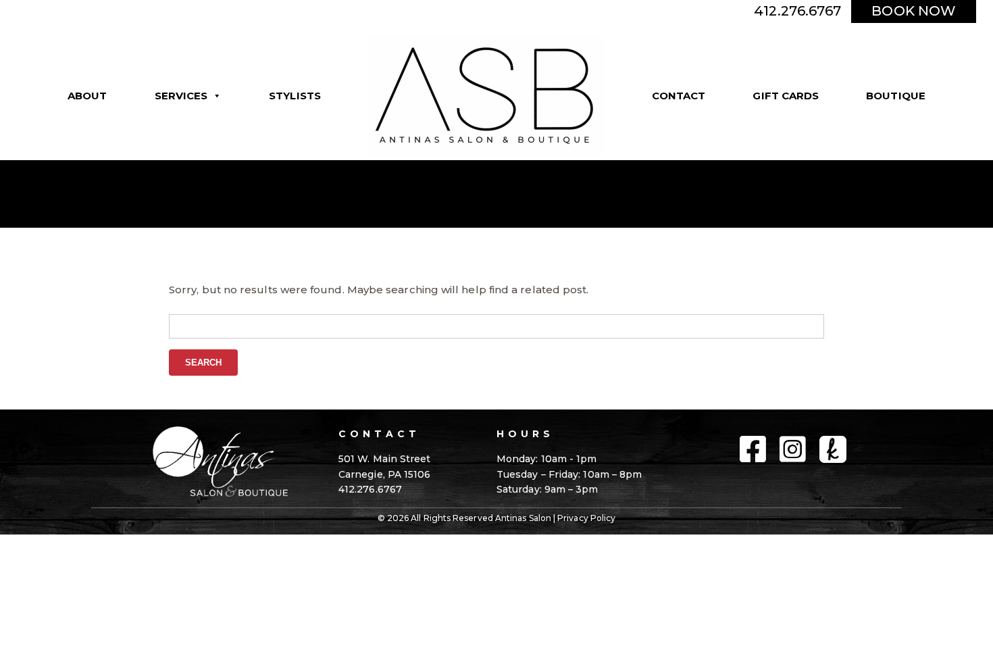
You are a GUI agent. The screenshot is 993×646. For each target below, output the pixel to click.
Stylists (295, 95)
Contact (679, 95)
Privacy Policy (586, 518)
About (87, 95)
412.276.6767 (797, 11)
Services (181, 95)
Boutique (895, 95)
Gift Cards (786, 95)
